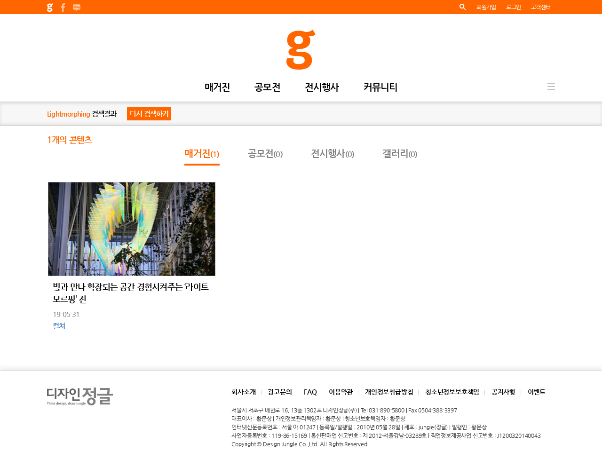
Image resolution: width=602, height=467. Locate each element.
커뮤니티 (381, 88)
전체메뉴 (551, 86)
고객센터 (540, 7)
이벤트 (537, 392)
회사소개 (243, 392)
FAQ (310, 392)
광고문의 (280, 392)
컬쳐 (59, 326)
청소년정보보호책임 (452, 392)
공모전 (267, 88)
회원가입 (486, 7)
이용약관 (341, 392)
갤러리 (399, 153)
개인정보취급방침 (389, 392)
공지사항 (503, 392)
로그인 (513, 7)
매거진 (217, 88)
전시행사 (322, 88)
